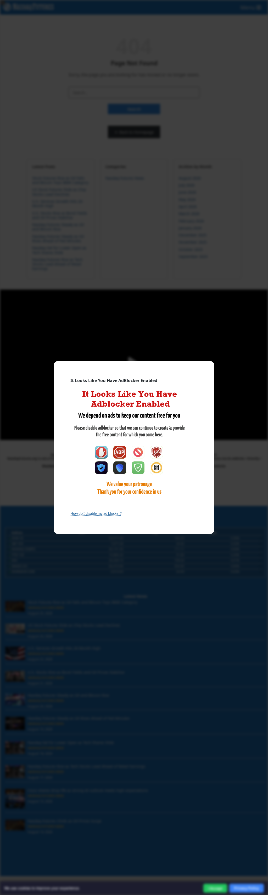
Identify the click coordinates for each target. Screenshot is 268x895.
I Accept (215, 888)
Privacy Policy (246, 888)
